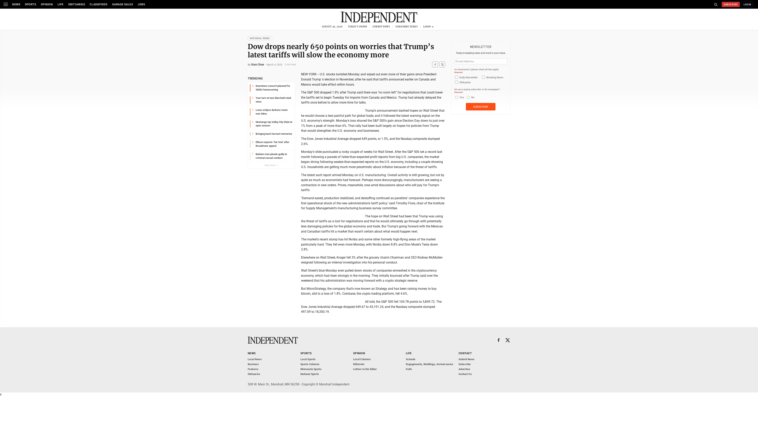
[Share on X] (442, 64)
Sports (30, 4)
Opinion (47, 4)
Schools (411, 359)
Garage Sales (122, 4)
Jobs (141, 4)
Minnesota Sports (311, 369)
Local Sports (308, 359)
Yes (461, 97)
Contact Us (465, 374)
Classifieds (98, 4)
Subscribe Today (406, 26)
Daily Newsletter (468, 77)
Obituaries (76, 4)
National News (260, 38)
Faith (409, 369)
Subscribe (731, 4)
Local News (255, 359)
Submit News (381, 26)
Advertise (464, 369)
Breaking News (494, 77)
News (16, 4)
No (472, 97)
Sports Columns (309, 364)
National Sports (309, 374)
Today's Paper (357, 26)
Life (61, 4)
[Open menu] (6, 4)
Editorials (358, 364)
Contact (465, 353)
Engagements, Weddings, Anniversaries (429, 364)
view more (270, 165)
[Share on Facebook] (435, 64)
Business (253, 364)
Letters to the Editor (365, 369)
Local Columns (362, 359)
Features (253, 369)
